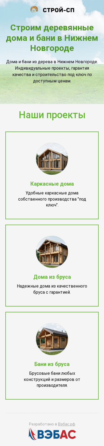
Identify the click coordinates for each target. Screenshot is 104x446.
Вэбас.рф (66, 424)
